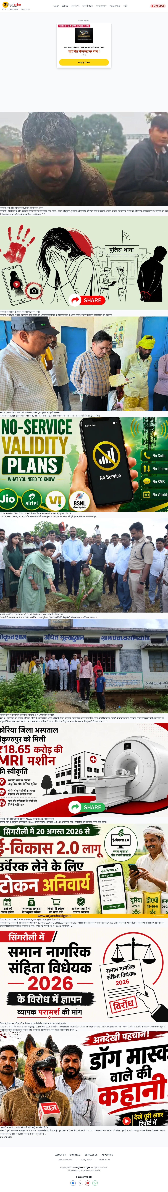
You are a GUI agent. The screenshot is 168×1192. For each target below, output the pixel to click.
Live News (159, 6)
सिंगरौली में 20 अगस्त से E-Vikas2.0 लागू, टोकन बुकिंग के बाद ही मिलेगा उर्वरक (30, 919)
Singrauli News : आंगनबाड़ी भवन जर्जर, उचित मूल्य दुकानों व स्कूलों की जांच (30, 412)
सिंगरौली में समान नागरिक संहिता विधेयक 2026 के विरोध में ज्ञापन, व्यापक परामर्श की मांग (33, 1023)
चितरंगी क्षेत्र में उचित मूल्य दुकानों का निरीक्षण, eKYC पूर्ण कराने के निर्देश (27, 714)
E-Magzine (115, 6)
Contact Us (91, 1154)
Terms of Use (104, 1159)
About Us (60, 1154)
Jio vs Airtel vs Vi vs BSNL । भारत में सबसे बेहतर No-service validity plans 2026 (35, 513)
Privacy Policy (85, 1159)
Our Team (75, 1154)
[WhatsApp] (95, 1183)
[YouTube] (87, 1183)
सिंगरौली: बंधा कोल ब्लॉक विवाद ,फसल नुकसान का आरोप (21, 207)
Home (56, 6)
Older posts (6, 1136)
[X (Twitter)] (80, 1183)
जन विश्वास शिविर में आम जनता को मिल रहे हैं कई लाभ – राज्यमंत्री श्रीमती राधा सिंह (31, 614)
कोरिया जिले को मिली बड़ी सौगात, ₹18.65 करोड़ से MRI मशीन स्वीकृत (27, 818)
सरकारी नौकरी (87, 6)
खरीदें (125, 6)
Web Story (101, 6)
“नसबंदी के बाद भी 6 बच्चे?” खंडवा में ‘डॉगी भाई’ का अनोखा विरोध (24, 1127)
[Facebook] (73, 1183)
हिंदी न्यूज (65, 6)
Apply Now (84, 62)
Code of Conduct (65, 1159)
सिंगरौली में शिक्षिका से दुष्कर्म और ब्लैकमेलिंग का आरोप (20, 311)
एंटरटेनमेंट (75, 6)
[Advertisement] (84, 92)
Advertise (107, 1154)
